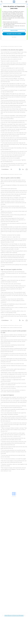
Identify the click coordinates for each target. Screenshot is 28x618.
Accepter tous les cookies (14, 33)
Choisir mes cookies (14, 30)
